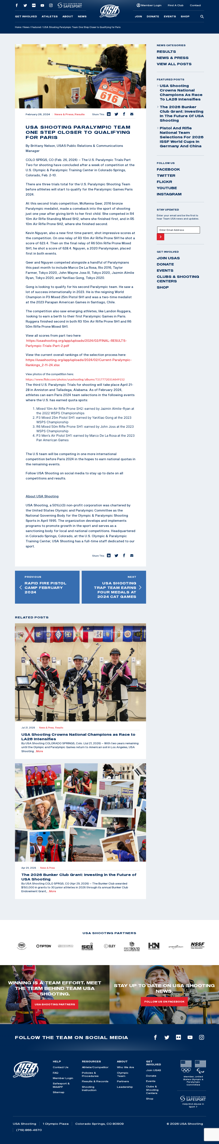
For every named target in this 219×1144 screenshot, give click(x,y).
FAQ (55, 1072)
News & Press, (65, 114)
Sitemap (58, 1092)
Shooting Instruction (89, 1088)
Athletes (50, 16)
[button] (108, 114)
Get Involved (26, 16)
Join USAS (168, 258)
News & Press (173, 58)
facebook (168, 169)
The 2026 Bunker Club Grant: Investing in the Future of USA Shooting (182, 113)
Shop (185, 16)
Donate (153, 16)
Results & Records (95, 1081)
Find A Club (175, 5)
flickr (164, 182)
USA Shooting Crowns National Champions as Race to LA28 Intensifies (181, 92)
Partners (123, 1081)
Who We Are (125, 1067)
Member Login (151, 5)
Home (18, 27)
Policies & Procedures (90, 1074)
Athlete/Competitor (95, 1067)
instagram (169, 194)
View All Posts (174, 64)
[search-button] (202, 17)
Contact (195, 5)
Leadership (125, 1086)
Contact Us (60, 1067)
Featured (36, 27)
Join (138, 16)
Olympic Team (122, 1074)
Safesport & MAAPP (61, 1085)
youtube (167, 188)
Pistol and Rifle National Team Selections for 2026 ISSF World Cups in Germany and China (182, 137)
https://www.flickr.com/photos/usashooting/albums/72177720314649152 (75, 379)
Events (170, 16)
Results (80, 114)
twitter (166, 175)
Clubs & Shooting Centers (178, 279)
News (82, 16)
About (67, 16)
